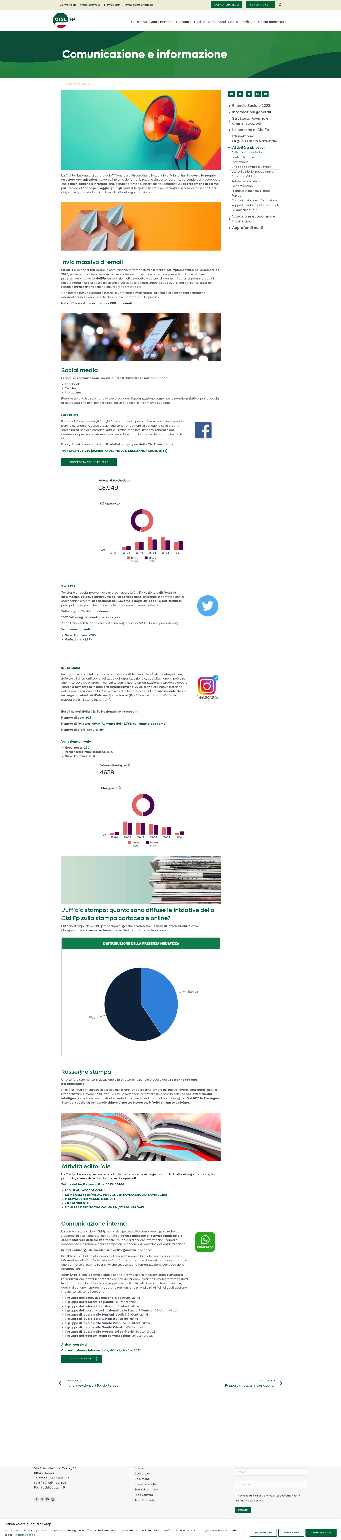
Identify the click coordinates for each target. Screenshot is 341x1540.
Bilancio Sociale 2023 (79, 84)
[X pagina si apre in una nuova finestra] (42, 1499)
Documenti (142, 1479)
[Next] (214, 997)
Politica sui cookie (24, 1534)
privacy (260, 1500)
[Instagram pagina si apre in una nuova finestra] (52, 1499)
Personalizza (263, 1532)
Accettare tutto (321, 1532)
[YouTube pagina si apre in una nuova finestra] (47, 1499)
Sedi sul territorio (146, 1489)
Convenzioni (142, 1473)
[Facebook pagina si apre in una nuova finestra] (36, 1499)
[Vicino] (337, 1522)
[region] (170, 1529)
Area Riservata (144, 1500)
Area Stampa (143, 1495)
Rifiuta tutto (291, 1532)
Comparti (140, 1468)
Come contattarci (146, 1484)
